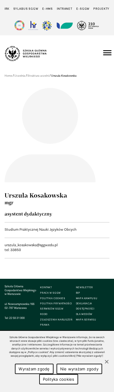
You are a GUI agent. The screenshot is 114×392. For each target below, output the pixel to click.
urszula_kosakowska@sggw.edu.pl (31, 245)
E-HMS (47, 8)
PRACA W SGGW (50, 293)
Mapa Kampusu (87, 298)
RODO (44, 314)
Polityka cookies (58, 379)
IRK (7, 8)
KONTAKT (46, 287)
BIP (78, 293)
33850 (15, 250)
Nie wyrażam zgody (79, 368)
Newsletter (84, 287)
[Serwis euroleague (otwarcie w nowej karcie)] (47, 25)
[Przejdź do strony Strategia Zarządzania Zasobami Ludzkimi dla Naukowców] (33, 25)
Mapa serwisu (86, 319)
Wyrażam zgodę (34, 368)
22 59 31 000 (17, 318)
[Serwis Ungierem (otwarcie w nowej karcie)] (64, 25)
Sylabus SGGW (25, 8)
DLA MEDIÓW (84, 314)
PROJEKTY (101, 8)
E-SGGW (82, 8)
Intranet (64, 8)
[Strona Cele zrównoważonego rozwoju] (19, 25)
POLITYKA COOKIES (52, 298)
